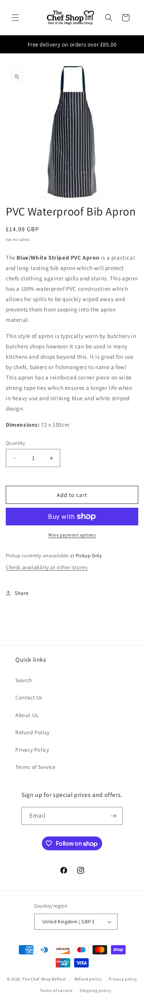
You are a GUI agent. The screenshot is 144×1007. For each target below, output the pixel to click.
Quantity (15, 443)
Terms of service (56, 990)
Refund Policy (32, 732)
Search (23, 680)
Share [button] (22, 593)
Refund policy (88, 979)
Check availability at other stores (47, 567)
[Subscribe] (113, 816)
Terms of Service (35, 767)
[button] (15, 17)
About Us (26, 715)
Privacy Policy (32, 749)
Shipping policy (95, 990)
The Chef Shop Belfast (44, 978)
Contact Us (29, 697)
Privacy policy (123, 979)
